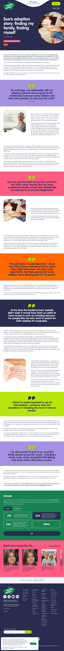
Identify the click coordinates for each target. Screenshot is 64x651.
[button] (61, 559)
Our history (53, 598)
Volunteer (34, 602)
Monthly (8, 508)
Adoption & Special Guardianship (12, 41)
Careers (52, 607)
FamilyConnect (54, 55)
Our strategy (53, 594)
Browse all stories (54, 546)
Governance (53, 602)
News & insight (54, 592)
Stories (10, 13)
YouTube (13, 596)
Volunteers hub (35, 613)
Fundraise (34, 597)
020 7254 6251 (7, 608)
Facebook (5, 596)
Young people (44, 613)
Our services (53, 596)
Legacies (34, 611)
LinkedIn (17, 596)
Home (5, 13)
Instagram (9, 596)
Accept (33, 643)
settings (12, 648)
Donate (56, 3)
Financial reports (54, 613)
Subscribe (28, 632)
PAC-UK (34, 55)
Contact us (6, 611)
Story (5, 44)
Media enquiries (54, 609)
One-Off (17, 508)
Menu (54, 8)
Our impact (44, 622)
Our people (53, 600)
